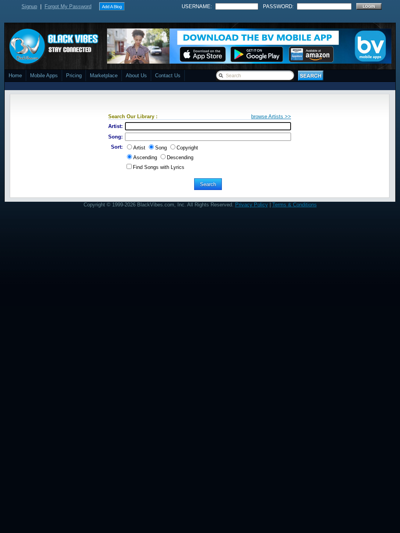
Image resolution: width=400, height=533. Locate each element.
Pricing (74, 75)
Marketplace (104, 75)
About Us (136, 75)
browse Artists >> (271, 116)
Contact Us (167, 75)
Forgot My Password (68, 6)
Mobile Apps (44, 75)
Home (15, 75)
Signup (29, 6)
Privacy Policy (251, 205)
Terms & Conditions (294, 205)
